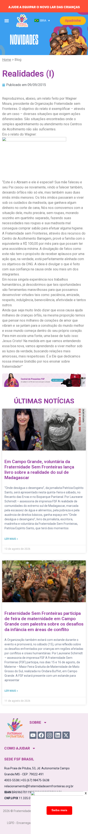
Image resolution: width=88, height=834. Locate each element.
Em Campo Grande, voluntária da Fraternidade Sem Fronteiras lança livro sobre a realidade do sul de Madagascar (39, 469)
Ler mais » (11, 538)
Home (6, 60)
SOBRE (35, 722)
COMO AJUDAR (17, 748)
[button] (6, 20)
